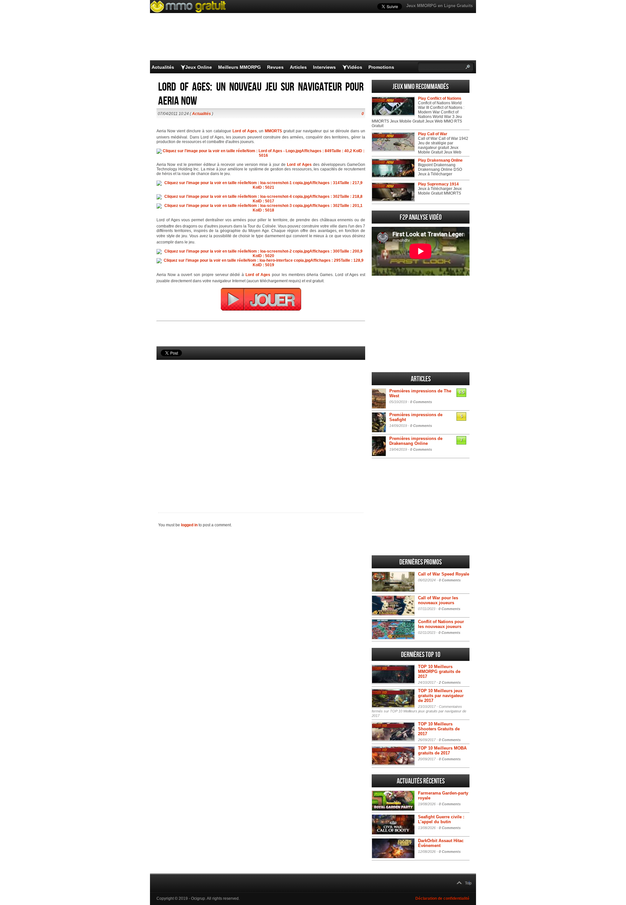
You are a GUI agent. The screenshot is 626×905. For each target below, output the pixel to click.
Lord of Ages (299, 164)
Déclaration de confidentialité (442, 898)
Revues (275, 67)
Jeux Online (198, 67)
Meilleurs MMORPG (239, 67)
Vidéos (354, 67)
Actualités (163, 67)
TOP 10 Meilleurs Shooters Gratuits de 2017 (439, 729)
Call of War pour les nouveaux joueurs (438, 600)
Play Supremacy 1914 (438, 184)
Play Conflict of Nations (439, 98)
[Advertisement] (260, 425)
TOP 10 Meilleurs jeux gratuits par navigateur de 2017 (441, 695)
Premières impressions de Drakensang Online (415, 441)
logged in (189, 525)
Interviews (324, 67)
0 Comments (421, 402)
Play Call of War (432, 134)
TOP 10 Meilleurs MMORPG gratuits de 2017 (439, 671)
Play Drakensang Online (440, 160)
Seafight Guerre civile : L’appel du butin (441, 819)
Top (468, 883)
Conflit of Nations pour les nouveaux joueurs (441, 624)
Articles (298, 67)
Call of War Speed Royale (443, 574)
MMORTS (273, 131)
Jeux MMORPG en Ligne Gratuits (439, 5)
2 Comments (450, 682)
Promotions (381, 67)
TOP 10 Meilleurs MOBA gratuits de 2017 (442, 750)
